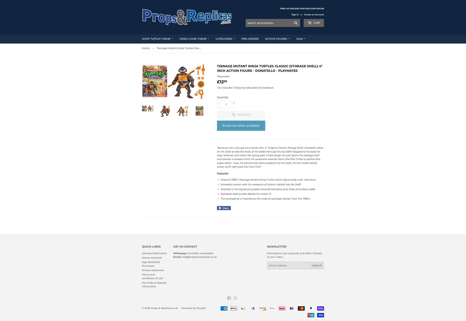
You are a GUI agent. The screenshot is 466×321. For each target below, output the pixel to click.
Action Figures (276, 38)
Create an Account (314, 14)
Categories (224, 38)
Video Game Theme (193, 38)
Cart (316, 22)
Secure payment (152, 257)
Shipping (239, 87)
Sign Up (317, 265)
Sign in (295, 14)
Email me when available (241, 125)
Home (145, 48)
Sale (300, 38)
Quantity (222, 97)
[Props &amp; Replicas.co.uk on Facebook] (229, 298)
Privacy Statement (153, 270)
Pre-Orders (250, 38)
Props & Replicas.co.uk (164, 308)
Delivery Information (154, 253)
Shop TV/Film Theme (156, 38)
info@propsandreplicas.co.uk (199, 256)
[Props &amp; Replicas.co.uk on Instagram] (235, 298)
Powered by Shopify (193, 308)
